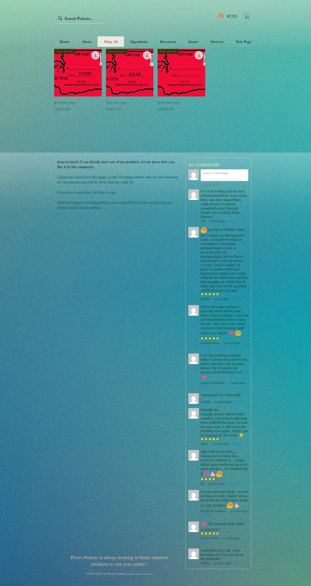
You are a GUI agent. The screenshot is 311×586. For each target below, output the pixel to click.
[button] (247, 16)
